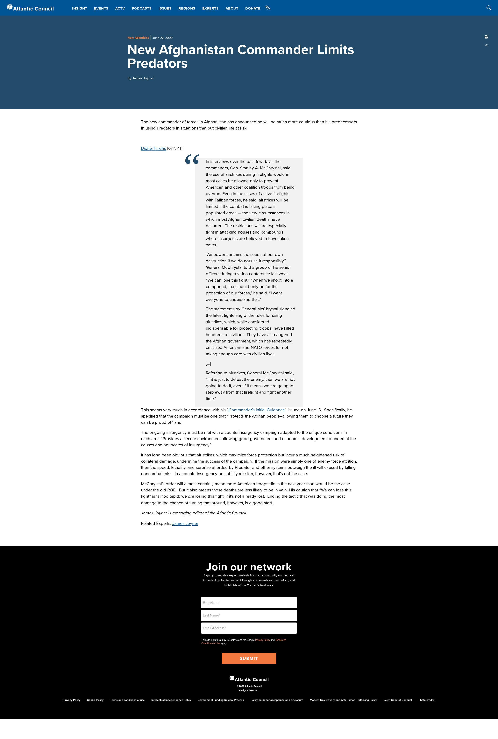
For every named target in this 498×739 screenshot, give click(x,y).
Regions (187, 8)
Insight (79, 8)
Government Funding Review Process (221, 700)
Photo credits (426, 700)
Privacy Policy (262, 640)
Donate (252, 8)
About (232, 8)
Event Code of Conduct (397, 700)
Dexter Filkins (153, 148)
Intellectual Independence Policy (171, 700)
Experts (210, 8)
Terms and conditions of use (127, 700)
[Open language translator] (267, 7)
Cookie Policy (95, 700)
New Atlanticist (138, 37)
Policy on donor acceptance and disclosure (277, 700)
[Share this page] (486, 45)
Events (101, 8)
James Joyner (185, 523)
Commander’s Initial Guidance (257, 410)
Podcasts (142, 8)
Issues (165, 8)
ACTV (120, 8)
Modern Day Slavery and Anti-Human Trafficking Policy (343, 700)
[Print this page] (486, 37)
